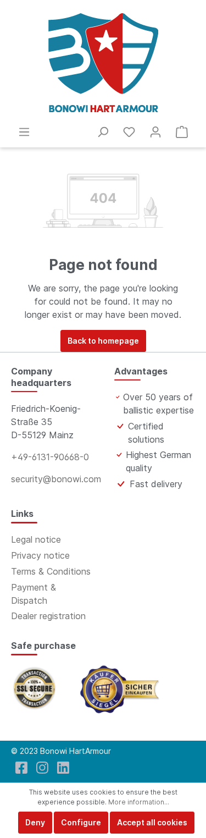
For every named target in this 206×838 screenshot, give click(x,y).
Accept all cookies (152, 822)
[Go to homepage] (103, 62)
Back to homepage (103, 340)
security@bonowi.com (56, 478)
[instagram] (42, 767)
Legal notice (36, 539)
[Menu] (24, 132)
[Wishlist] (129, 132)
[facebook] (21, 767)
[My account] (155, 132)
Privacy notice (40, 555)
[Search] (103, 132)
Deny (35, 822)
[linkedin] (63, 767)
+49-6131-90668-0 (50, 456)
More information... (138, 802)
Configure (81, 822)
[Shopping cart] (182, 132)
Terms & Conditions (51, 571)
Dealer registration (48, 615)
